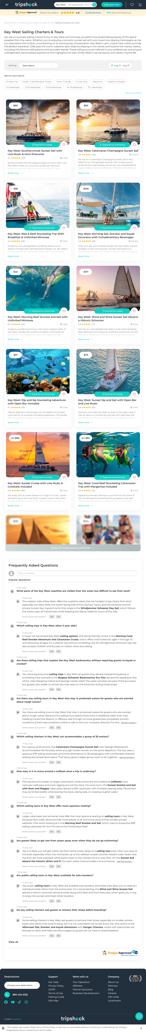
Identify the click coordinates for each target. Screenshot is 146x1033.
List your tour (112, 4)
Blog (110, 989)
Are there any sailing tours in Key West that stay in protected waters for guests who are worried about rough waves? (75, 700)
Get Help (53, 982)
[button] (51, 616)
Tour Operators (81, 982)
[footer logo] (73, 1019)
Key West (33, 22)
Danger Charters (93, 927)
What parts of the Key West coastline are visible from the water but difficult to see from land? (73, 591)
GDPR (51, 989)
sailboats (116, 781)
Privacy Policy (56, 985)
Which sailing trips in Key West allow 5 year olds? (47, 625)
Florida (22, 22)
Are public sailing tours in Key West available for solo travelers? (55, 875)
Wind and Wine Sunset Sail (116, 889)
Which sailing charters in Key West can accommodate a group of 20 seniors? (63, 736)
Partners (113, 985)
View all (13, 942)
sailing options (69, 636)
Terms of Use (55, 993)
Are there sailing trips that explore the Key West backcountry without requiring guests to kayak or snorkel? (76, 662)
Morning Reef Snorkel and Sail (83, 823)
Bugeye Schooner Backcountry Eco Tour (82, 677)
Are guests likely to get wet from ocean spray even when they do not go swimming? (67, 840)
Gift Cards (113, 997)
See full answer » (128, 722)
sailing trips (56, 674)
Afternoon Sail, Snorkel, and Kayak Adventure (49, 927)
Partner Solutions (83, 989)
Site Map (53, 1000)
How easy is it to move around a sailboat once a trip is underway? (56, 771)
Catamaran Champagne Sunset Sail (77, 747)
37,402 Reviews (93, 12)
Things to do (46, 22)
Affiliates (77, 985)
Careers (112, 993)
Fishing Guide (56, 997)
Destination (10, 22)
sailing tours (112, 816)
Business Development (86, 993)
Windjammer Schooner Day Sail (100, 608)
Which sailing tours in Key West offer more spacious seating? (54, 806)
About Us (113, 982)
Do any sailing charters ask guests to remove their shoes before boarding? (61, 910)
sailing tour (103, 851)
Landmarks (114, 1000)
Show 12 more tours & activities (71, 547)
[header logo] (23, 4)
